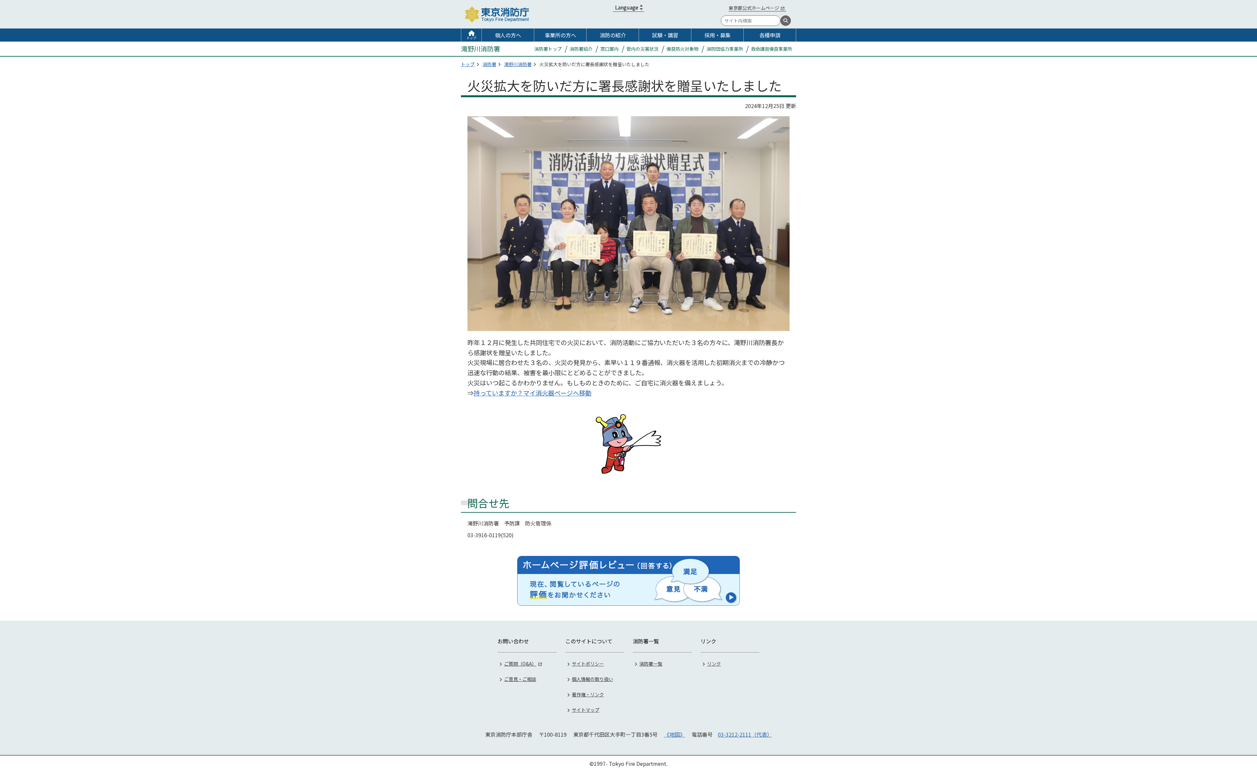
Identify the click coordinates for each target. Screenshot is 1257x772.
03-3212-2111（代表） (745, 734)
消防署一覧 (650, 663)
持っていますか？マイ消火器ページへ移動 (533, 392)
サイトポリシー (588, 663)
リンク (714, 663)
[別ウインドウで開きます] (628, 581)
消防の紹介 (613, 35)
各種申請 (769, 35)
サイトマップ (585, 710)
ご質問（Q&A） (520, 663)
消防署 (489, 64)
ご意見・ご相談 (520, 679)
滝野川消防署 (518, 64)
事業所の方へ (560, 35)
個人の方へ (508, 35)
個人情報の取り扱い (592, 679)
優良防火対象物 (682, 49)
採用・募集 (717, 35)
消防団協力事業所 (724, 49)
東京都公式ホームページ (754, 8)
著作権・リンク (588, 694)
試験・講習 (665, 35)
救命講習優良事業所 (771, 49)
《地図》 (674, 734)
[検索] (785, 20)
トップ (471, 37)
